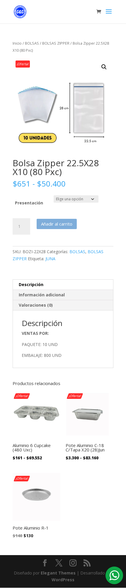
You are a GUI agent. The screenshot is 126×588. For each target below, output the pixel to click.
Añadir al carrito (56, 224)
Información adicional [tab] (42, 295)
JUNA (50, 258)
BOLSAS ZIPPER (55, 43)
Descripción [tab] (31, 284)
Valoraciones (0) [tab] (36, 305)
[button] (104, 67)
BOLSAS (32, 43)
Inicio (17, 43)
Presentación (29, 203)
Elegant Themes (58, 573)
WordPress (63, 579)
